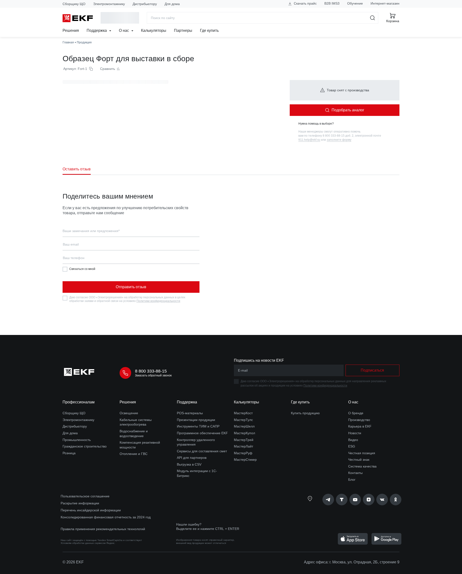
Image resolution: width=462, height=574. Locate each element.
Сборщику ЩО (74, 4)
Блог (351, 479)
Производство (359, 420)
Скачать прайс (305, 3)
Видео (353, 440)
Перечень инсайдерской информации (91, 510)
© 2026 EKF (73, 562)
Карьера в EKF (360, 426)
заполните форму (339, 139)
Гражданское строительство (85, 446)
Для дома (172, 4)
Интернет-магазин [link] (385, 3)
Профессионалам (79, 402)
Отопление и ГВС (134, 454)
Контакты (355, 473)
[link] (328, 499)
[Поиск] (372, 18)
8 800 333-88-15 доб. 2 (338, 135)
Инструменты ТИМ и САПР (198, 426)
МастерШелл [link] (244, 426)
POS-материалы (190, 413)
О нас (124, 30)
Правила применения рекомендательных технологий (103, 529)
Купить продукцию (305, 413)
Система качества (362, 466)
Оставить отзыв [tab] (77, 169)
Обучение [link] (355, 3)
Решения (71, 30)
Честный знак (358, 459)
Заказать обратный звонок (153, 375)
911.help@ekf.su (309, 139)
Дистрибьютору (145, 4)
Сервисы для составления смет (202, 451)
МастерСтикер (245, 459)
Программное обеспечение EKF (202, 433)
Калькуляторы (153, 30)
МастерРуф (243, 453)
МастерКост (243, 413)
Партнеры (183, 30)
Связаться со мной (82, 269)
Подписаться (372, 370)
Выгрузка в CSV (189, 464)
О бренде (355, 413)
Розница (69, 453)
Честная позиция (361, 453)
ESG (351, 446)
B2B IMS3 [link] (332, 3)
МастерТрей (243, 440)
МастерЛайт (243, 446)
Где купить (209, 30)
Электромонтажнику (109, 4)
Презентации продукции (196, 420)
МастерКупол (244, 433)
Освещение (129, 413)
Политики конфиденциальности (158, 301)
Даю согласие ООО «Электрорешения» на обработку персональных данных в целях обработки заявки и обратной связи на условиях (127, 299)
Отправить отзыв (131, 287)
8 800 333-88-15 (151, 371)
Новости (354, 433)
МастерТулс (243, 420)
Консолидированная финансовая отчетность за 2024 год (106, 517)
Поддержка (97, 30)
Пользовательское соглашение (85, 496)
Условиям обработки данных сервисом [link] (83, 543)
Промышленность (77, 440)
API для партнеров (191, 458)
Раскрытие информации (80, 503)
